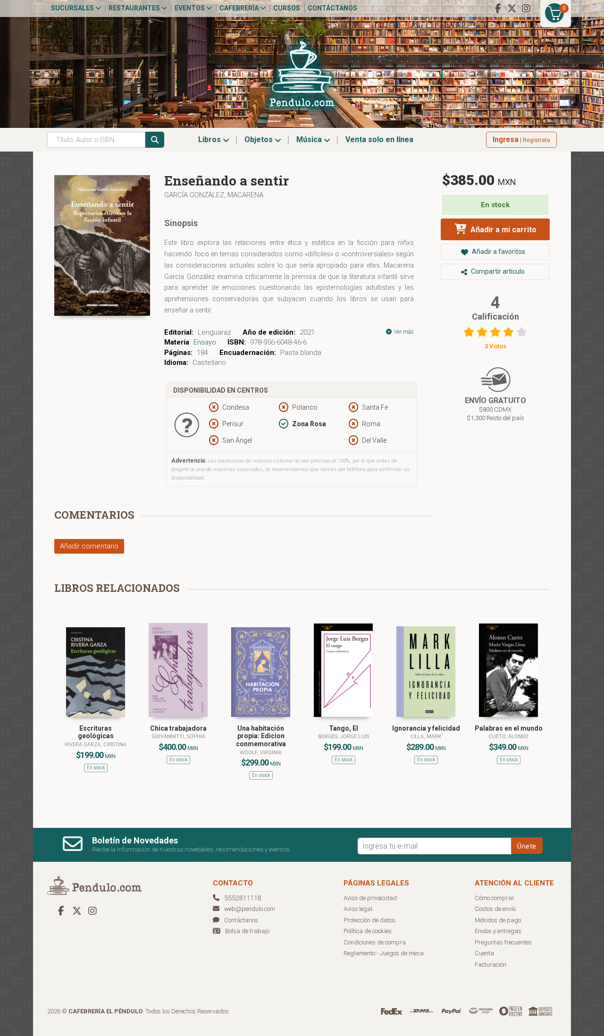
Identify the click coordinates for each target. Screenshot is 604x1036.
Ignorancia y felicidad (426, 728)
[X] (512, 8)
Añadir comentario (89, 546)
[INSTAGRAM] (526, 8)
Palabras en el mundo (509, 728)
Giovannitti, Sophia (178, 736)
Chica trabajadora (178, 728)
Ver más (403, 331)
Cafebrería (239, 8)
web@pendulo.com (249, 908)
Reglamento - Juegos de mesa (384, 953)
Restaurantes (135, 8)
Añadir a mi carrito (503, 229)
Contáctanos (332, 8)
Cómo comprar (494, 897)
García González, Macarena (213, 195)
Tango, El (343, 728)
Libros (210, 139)
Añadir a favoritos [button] (497, 251)
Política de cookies (368, 931)
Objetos (259, 139)
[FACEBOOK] (498, 8)
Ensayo (204, 342)
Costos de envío (495, 908)
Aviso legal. (359, 908)
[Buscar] (154, 140)
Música (310, 139)
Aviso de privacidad (370, 897)
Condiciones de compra (375, 942)
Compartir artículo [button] (497, 271)
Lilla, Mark (426, 736)
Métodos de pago (498, 920)
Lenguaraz (214, 332)
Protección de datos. (370, 920)
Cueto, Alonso (508, 736)
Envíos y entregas (498, 931)
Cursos (286, 8)
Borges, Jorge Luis (343, 736)
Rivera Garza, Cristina (95, 744)
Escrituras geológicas (96, 732)
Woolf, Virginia (261, 753)
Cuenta (484, 953)
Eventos (190, 8)
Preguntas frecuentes (503, 942)
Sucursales (73, 8)
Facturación (490, 964)
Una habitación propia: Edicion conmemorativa (261, 736)
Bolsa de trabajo (247, 931)
